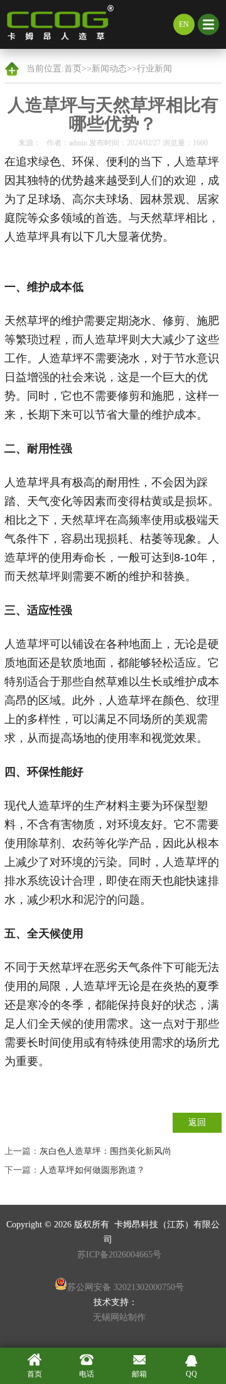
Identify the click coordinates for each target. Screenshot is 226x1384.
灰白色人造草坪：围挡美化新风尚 (105, 1151)
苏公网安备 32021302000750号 (125, 1287)
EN (184, 24)
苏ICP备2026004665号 (119, 1254)
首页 (73, 68)
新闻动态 (109, 68)
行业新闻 (154, 68)
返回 (197, 1122)
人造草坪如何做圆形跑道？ (92, 1170)
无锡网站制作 (119, 1317)
